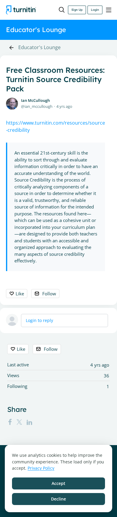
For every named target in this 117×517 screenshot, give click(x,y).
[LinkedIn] (29, 422)
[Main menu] (108, 9)
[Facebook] (10, 422)
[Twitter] (19, 422)
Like (20, 294)
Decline (58, 499)
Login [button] (95, 10)
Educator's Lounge (39, 48)
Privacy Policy (41, 468)
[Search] (61, 9)
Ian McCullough (35, 100)
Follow (49, 294)
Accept (58, 483)
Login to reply (39, 320)
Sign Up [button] (76, 10)
